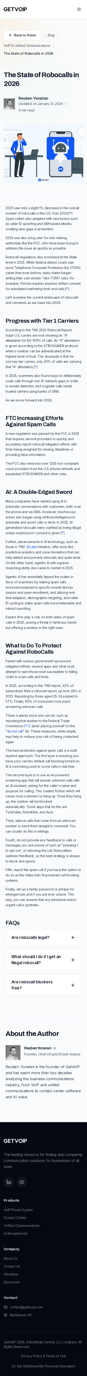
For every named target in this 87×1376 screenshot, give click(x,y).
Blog (51, 35)
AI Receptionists (15, 1233)
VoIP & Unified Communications (27, 45)
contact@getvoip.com (26, 1307)
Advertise (11, 1274)
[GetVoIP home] (15, 9)
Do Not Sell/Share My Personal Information (43, 1366)
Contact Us (12, 1266)
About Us (10, 1258)
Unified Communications (21, 1226)
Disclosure (11, 1282)
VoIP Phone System (18, 1210)
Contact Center (15, 1218)
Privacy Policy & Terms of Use (43, 1356)
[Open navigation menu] (79, 9)
